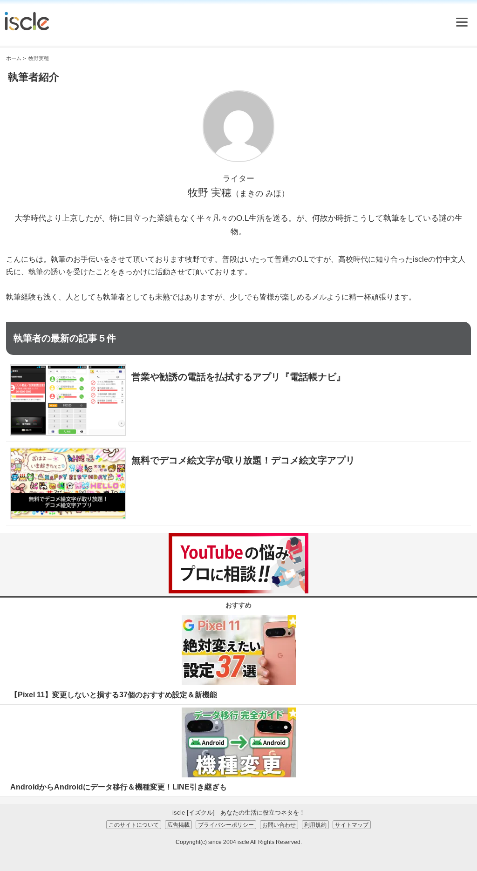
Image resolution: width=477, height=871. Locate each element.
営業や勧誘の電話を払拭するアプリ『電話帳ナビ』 (238, 377)
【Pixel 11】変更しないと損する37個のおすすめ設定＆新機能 (113, 695)
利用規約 (315, 825)
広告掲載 (178, 825)
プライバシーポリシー (226, 825)
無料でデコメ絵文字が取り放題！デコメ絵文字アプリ (243, 460)
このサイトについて (134, 825)
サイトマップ (351, 825)
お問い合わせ (279, 825)
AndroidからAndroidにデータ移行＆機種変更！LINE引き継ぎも (118, 787)
